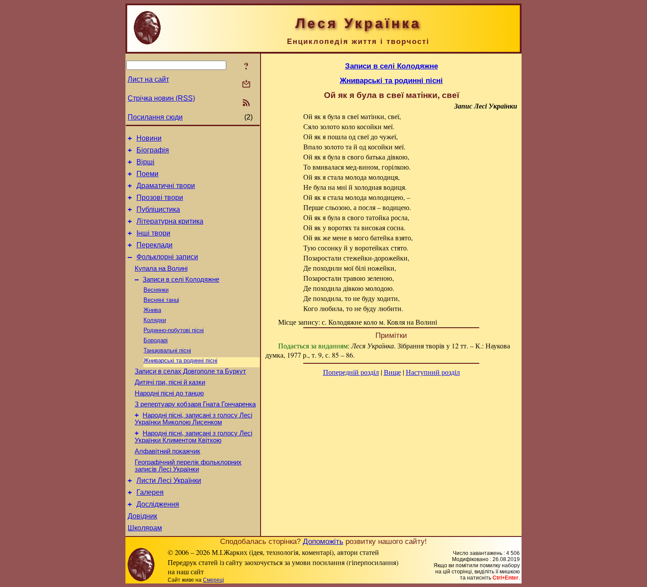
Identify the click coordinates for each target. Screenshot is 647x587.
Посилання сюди (155, 117)
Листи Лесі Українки (168, 480)
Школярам (145, 528)
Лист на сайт (148, 79)
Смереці (213, 580)
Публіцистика (158, 209)
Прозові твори (159, 197)
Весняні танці (161, 300)
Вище (392, 372)
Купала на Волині (161, 268)
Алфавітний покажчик (167, 451)
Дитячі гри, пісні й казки (170, 382)
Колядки (154, 320)
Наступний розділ (433, 372)
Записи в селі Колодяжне (181, 279)
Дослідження (157, 504)
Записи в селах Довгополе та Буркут (190, 371)
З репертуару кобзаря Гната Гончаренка (195, 404)
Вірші (145, 162)
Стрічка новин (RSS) (161, 98)
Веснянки (156, 289)
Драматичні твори (165, 185)
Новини (149, 138)
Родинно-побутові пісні (173, 330)
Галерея (150, 492)
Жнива (152, 310)
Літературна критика (169, 221)
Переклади (154, 245)
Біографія (152, 150)
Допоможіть (323, 541)
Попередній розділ (351, 372)
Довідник (142, 516)
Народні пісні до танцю (169, 393)
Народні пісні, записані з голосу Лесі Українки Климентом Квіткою (193, 437)
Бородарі (155, 340)
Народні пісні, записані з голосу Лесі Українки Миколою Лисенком (193, 419)
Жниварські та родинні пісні (180, 360)
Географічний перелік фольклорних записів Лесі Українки (188, 466)
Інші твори (153, 233)
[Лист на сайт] (246, 85)
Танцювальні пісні (167, 350)
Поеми (147, 174)
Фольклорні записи (167, 257)
